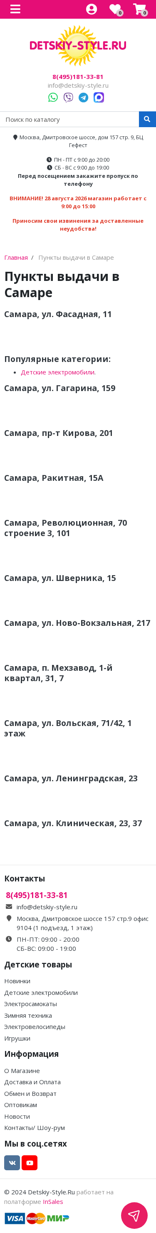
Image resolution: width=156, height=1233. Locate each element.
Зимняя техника (28, 1015)
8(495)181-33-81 (78, 77)
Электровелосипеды (34, 1026)
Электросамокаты (30, 1003)
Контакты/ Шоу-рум (34, 1127)
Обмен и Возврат (30, 1093)
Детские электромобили (57, 372)
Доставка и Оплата (32, 1082)
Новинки (17, 981)
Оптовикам (20, 1104)
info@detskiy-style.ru (78, 85)
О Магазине (22, 1070)
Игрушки (17, 1038)
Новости (17, 1116)
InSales (53, 1201)
